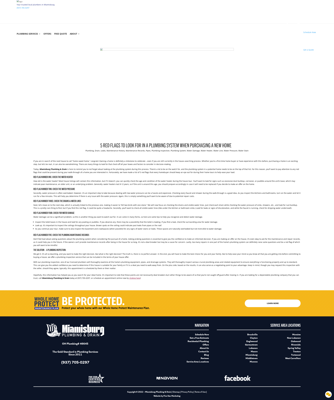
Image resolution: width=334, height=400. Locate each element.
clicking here (134, 278)
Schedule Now (202, 334)
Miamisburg (252, 354)
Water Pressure (230, 150)
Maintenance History (116, 150)
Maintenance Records (135, 150)
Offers (47, 34)
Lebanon (253, 348)
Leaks (103, 150)
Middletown (252, 358)
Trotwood (296, 354)
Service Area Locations (198, 361)
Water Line (218, 150)
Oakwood (296, 341)
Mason (254, 351)
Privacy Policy (187, 391)
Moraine (296, 334)
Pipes (148, 150)
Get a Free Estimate (199, 337)
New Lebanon (294, 337)
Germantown (251, 344)
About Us (204, 348)
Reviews (205, 358)
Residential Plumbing (198, 341)
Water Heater (206, 150)
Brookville (252, 334)
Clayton (254, 337)
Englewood (252, 341)
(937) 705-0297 (23, 8)
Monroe (254, 361)
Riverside (296, 344)
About (73, 34)
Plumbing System (178, 150)
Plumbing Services (27, 34)
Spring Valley (294, 348)
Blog (206, 354)
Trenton (297, 351)
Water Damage (193, 150)
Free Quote (60, 34)
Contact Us (203, 351)
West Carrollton (293, 358)
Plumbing (89, 150)
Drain (97, 150)
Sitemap (176, 391)
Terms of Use (200, 391)
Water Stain (243, 150)
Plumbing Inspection (161, 150)
